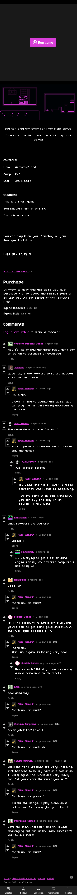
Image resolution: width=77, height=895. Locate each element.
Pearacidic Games (24, 821)
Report (41, 878)
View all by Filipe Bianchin (24, 878)
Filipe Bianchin (26, 389)
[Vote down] (4, 348)
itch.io (6, 878)
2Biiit (17, 687)
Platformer (16, 882)
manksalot (20, 580)
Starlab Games (23, 617)
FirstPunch (20, 518)
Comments (53, 892)
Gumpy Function (23, 761)
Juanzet (19, 368)
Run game (45, 42)
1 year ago (52, 344)
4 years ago (33, 368)
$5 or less (27, 882)
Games (7, 882)
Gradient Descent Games (29, 344)
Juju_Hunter (21, 423)
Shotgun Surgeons (25, 724)
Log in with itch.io (16, 332)
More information (16, 271)
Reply (11, 359)
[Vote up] (4, 344)
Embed (50, 878)
